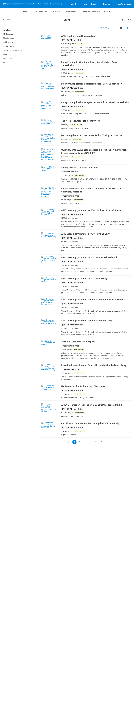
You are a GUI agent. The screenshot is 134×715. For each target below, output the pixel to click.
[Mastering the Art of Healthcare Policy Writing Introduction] (49, 138)
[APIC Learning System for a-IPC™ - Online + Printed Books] (49, 212)
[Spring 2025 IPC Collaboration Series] (49, 168)
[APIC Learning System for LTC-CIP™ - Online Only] (49, 321)
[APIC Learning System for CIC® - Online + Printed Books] (49, 259)
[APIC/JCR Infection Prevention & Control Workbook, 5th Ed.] (49, 407)
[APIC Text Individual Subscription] (49, 37)
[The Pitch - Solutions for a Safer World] (49, 122)
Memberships (8, 38)
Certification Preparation (12, 50)
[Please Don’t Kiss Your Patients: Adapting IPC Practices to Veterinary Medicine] (49, 192)
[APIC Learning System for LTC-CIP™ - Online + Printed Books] (49, 301)
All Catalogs (8, 34)
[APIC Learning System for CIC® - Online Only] (49, 279)
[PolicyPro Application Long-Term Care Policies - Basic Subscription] (49, 105)
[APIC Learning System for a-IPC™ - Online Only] (49, 235)
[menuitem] (18, 46)
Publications (8, 42)
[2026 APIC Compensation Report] (49, 342)
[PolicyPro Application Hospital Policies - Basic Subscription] (49, 85)
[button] (18, 30)
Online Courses (9, 46)
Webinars (6, 54)
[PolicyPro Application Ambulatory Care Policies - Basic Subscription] (49, 65)
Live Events (7, 58)
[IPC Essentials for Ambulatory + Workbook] (49, 387)
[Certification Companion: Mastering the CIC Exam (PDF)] (49, 425)
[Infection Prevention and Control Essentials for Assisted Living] (49, 367)
